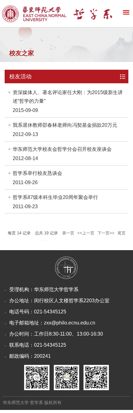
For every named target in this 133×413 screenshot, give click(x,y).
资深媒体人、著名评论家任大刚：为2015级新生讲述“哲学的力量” (68, 97)
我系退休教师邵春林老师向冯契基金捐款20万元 (65, 125)
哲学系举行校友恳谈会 (37, 173)
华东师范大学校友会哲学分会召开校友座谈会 (62, 149)
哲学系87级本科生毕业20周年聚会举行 (55, 197)
